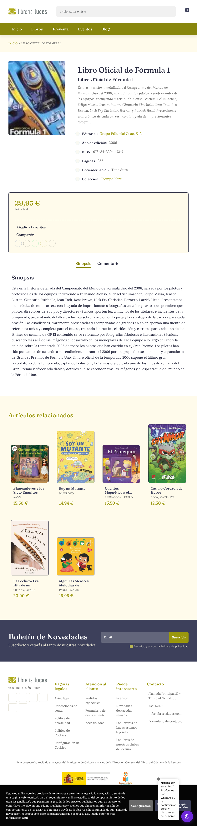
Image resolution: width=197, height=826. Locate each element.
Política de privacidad (62, 720)
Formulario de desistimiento (95, 713)
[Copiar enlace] (52, 243)
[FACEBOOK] (12, 697)
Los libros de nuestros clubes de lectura (127, 744)
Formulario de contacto (165, 721)
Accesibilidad (95, 723)
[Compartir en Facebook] (18, 243)
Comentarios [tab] (109, 263)
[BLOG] (43, 697)
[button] (186, 12)
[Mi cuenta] (188, 12)
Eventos (122, 698)
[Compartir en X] (26, 243)
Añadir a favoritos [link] (31, 227)
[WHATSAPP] (23, 707)
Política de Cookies (62, 733)
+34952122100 (158, 706)
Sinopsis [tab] (83, 263)
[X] (33, 697)
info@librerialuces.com (165, 713)
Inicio (13, 43)
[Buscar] (169, 11)
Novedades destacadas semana (124, 710)
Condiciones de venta (66, 708)
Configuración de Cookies (67, 745)
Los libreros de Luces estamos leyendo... (126, 727)
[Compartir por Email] (43, 243)
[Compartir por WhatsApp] (35, 243)
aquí (25, 817)
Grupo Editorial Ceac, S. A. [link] (120, 133)
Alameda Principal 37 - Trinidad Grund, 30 (165, 696)
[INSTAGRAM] (23, 697)
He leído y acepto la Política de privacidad (161, 646)
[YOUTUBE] (12, 707)
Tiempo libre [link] (111, 179)
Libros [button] (37, 29)
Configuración (141, 806)
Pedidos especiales (92, 700)
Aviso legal (62, 698)
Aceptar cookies (183, 806)
